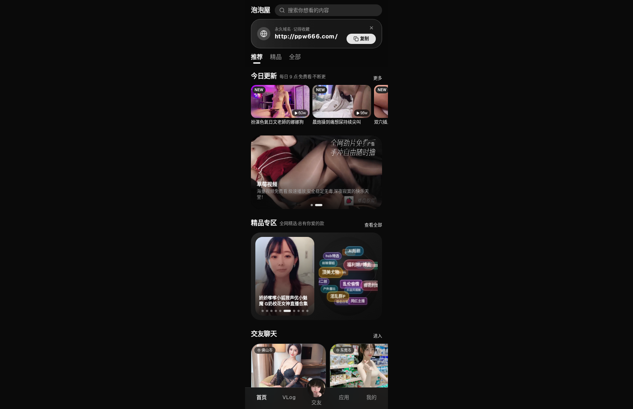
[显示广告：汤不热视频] (314, 205)
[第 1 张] (263, 311)
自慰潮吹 (332, 279)
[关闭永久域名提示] (371, 27)
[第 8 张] (298, 311)
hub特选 (332, 256)
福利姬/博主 (363, 258)
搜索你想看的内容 (308, 10)
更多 (377, 78)
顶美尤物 (337, 269)
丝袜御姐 (323, 268)
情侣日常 (344, 303)
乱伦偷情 (360, 277)
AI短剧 (351, 249)
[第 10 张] (307, 311)
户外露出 (328, 293)
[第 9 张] (303, 311)
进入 (377, 336)
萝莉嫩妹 (370, 262)
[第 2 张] (267, 311)
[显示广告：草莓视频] (321, 205)
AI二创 (325, 283)
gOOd (340, 255)
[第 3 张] (271, 311)
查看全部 (373, 225)
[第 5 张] (280, 311)
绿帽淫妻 (366, 284)
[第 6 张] (287, 311)
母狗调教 (354, 267)
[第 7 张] (294, 311)
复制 (364, 39)
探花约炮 (374, 280)
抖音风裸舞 (348, 294)
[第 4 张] (276, 311)
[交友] (316, 388)
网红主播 (363, 297)
